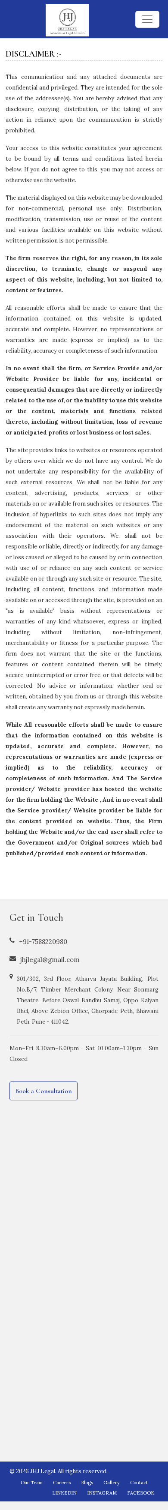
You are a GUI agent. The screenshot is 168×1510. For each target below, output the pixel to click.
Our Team (32, 1483)
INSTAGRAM (102, 1493)
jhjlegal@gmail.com (50, 960)
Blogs (87, 1483)
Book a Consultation (43, 1091)
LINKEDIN (64, 1493)
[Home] (67, 22)
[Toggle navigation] (147, 19)
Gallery (111, 1483)
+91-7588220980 (43, 942)
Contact (139, 1483)
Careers (62, 1483)
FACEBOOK (140, 1493)
